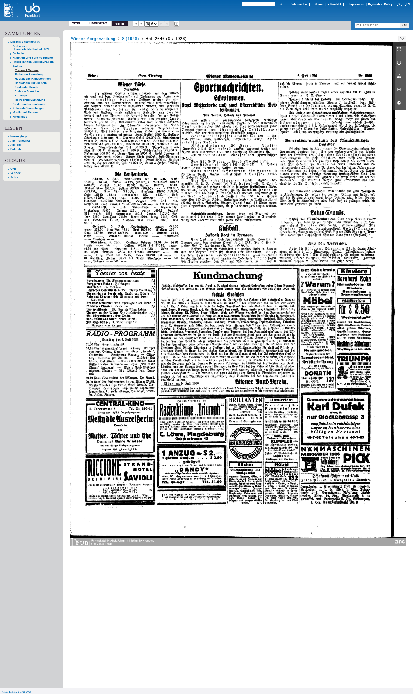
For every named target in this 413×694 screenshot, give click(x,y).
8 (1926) (130, 38)
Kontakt (335, 4)
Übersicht (98, 23)
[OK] (281, 4)
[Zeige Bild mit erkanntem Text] (176, 24)
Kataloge (21, 95)
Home (319, 4)
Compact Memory (27, 70)
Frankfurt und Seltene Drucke (33, 57)
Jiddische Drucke (27, 87)
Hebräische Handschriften (33, 78)
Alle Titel (16, 144)
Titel (76, 23)
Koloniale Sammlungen (28, 108)
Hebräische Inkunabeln (31, 82)
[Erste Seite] (136, 24)
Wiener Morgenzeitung (93, 38)
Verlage (15, 172)
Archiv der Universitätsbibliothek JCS (31, 47)
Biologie (18, 53)
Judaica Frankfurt (27, 91)
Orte (13, 168)
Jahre (14, 177)
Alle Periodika (20, 140)
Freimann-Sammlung (29, 74)
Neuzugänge (18, 136)
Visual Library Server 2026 (16, 691)
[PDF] (399, 89)
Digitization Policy (380, 4)
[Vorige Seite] (141, 24)
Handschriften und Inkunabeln (33, 61)
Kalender (16, 149)
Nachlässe (20, 116)
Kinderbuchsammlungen (29, 103)
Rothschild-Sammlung (30, 99)
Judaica (18, 66)
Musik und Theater (25, 112)
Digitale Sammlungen (25, 41)
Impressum (356, 4)
